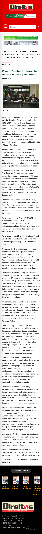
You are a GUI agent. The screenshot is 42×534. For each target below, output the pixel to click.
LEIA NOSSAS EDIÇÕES (21, 471)
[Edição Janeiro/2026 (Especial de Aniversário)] (36, 480)
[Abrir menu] (5, 26)
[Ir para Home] (21, 7)
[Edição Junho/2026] (5, 480)
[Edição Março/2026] (26, 480)
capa (4, 51)
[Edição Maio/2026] (15, 480)
